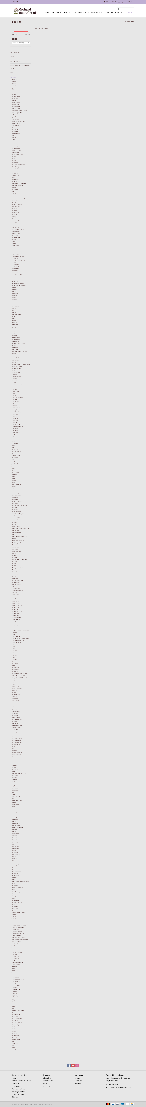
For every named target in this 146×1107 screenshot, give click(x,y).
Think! (13, 948)
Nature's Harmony (17, 611)
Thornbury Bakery (17, 952)
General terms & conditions (21, 1081)
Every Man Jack (16, 333)
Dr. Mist (14, 262)
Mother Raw (15, 572)
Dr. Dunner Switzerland (18, 260)
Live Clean (14, 507)
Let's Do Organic (16, 493)
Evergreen (15, 331)
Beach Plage (15, 144)
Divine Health (15, 254)
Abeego (14, 84)
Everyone (14, 335)
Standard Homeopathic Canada (20, 881)
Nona (13, 634)
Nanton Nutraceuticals (18, 590)
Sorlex (13, 863)
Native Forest (15, 597)
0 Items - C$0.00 (111, 2)
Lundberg (14, 524)
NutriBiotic (15, 651)
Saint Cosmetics (16, 796)
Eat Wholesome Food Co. (19, 285)
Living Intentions (16, 511)
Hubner (14, 437)
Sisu (13, 844)
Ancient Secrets (16, 106)
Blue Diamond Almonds (18, 164)
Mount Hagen (15, 574)
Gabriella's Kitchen (17, 366)
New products (48, 1081)
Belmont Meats (16, 148)
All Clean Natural (16, 92)
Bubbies (14, 187)
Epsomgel (14, 327)
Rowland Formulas (17, 784)
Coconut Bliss (15, 227)
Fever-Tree (15, 347)
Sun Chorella (15, 900)
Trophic (14, 983)
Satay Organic (15, 804)
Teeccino (14, 921)
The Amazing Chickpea (18, 927)
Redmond (14, 765)
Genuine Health (16, 376)
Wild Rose (14, 1029)
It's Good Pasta (16, 455)
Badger (14, 137)
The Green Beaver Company (20, 939)
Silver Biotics (15, 833)
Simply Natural (16, 840)
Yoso (13, 1045)
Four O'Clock (15, 358)
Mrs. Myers (15, 578)
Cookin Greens (16, 231)
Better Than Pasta (16, 150)
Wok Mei (14, 1033)
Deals (123, 12)
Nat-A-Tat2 (14, 592)
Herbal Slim (15, 416)
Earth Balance (15, 268)
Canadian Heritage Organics (19, 198)
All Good (14, 94)
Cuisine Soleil (15, 235)
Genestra (14, 374)
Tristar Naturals (16, 981)
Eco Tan (14, 291)
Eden (13, 304)
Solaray (14, 856)
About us (15, 1078)
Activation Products (17, 86)
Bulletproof (15, 189)
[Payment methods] (107, 1104)
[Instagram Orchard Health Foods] (77, 1065)
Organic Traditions (17, 688)
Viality (13, 1000)
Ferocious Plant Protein (18, 343)
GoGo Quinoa (15, 387)
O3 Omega (15, 663)
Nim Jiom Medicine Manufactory (21, 630)
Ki (12, 470)
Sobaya (14, 850)
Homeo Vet (15, 430)
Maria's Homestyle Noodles (19, 536)
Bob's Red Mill (15, 169)
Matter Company (16, 551)
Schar (13, 809)
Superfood (15, 908)
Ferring (14, 345)
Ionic (13, 453)
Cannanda (14, 200)
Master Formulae (16, 545)
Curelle (14, 239)
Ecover (13, 297)
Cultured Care (16, 237)
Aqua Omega (15, 119)
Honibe (14, 435)
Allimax (14, 100)
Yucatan (14, 1047)
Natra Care (15, 599)
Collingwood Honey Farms (19, 229)
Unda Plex (14, 991)
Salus (13, 798)
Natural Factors (16, 603)
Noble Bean (15, 632)
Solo (13, 860)
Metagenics (15, 557)
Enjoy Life (14, 322)
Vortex (13, 1012)
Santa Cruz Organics (17, 800)
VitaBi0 (13, 1004)
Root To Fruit (15, 775)
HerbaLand (15, 418)
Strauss (13, 894)
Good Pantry (15, 391)
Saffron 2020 (15, 790)
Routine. (14, 781)
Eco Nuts (14, 289)
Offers (45, 1083)
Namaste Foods (16, 588)
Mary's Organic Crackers (18, 543)
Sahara (13, 794)
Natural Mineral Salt (17, 605)
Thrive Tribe (15, 960)
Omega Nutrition (16, 669)
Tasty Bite (14, 919)
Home (47, 12)
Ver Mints (14, 998)
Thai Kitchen (15, 923)
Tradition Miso (16, 977)
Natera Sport (15, 594)
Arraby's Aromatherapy (18, 121)
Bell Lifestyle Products (18, 146)
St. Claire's (14, 877)
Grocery (67, 12)
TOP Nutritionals (16, 971)
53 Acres (14, 81)
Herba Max (15, 420)
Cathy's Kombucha (17, 204)
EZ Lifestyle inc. (16, 337)
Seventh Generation (17, 827)
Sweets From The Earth (18, 912)
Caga (13, 191)
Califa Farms (15, 194)
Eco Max (14, 287)
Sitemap (15, 1097)
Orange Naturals (16, 680)
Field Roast (15, 349)
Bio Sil (13, 158)
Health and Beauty (81, 12)
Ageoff (13, 88)
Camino (14, 196)
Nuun (13, 657)
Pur (13, 736)
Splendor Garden (16, 871)
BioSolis (14, 160)
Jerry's (13, 462)
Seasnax (14, 821)
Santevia (14, 802)
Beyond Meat (15, 152)
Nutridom (14, 653)
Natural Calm (15, 601)
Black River (15, 162)
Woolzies (14, 1037)
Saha (13, 792)
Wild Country (15, 1025)
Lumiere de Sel (16, 520)
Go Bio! (14, 383)
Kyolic (13, 478)
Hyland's (14, 439)
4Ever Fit (14, 79)
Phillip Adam (15, 715)
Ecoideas (14, 295)
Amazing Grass (16, 102)
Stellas (13, 883)
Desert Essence (16, 250)
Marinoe (14, 538)
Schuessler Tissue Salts (18, 815)
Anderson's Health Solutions (19, 110)
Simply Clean (15, 838)
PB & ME (14, 709)
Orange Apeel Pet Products (19, 678)
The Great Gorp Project (18, 937)
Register (77, 1078)
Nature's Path (15, 613)
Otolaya (14, 692)
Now (13, 644)
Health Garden (16, 408)
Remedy (14, 767)
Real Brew (14, 763)
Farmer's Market (16, 339)
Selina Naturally (16, 823)
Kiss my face (15, 474)
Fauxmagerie (15, 341)
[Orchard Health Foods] (25, 10)
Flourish (14, 353)
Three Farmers (16, 958)
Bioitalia (14, 156)
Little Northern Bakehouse (19, 505)
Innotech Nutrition (17, 451)
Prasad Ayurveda (16, 732)
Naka (13, 586)
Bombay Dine (15, 173)
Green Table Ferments (18, 397)
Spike (13, 869)
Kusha (13, 476)
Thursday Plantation (17, 962)
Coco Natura (15, 223)
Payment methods (18, 1089)
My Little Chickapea (17, 580)
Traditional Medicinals (18, 979)
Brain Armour (15, 179)
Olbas (13, 665)
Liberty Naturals (16, 495)
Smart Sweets (15, 846)
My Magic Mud (16, 582)
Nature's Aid (15, 609)
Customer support (18, 1094)
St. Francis (14, 879)
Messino (14, 555)
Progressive (15, 734)
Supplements (57, 12)
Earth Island (15, 270)
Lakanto (14, 486)
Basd (13, 142)
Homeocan (15, 428)
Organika (14, 690)
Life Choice (15, 499)
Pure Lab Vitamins (17, 742)
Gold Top (14, 389)
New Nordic (15, 626)
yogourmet (15, 1043)
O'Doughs (14, 659)
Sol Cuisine (15, 852)
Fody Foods (15, 356)
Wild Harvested (16, 1027)
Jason (13, 459)
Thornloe (14, 954)
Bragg (13, 177)
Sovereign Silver (16, 865)
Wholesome (15, 1020)
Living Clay (14, 509)
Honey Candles (16, 432)
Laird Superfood (16, 484)
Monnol (14, 565)
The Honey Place (16, 941)
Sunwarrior (15, 906)
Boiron (13, 171)
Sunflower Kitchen (17, 902)
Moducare (15, 561)
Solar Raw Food (16, 854)
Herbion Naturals (16, 424)
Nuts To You (15, 655)
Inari (13, 447)
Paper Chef (15, 705)
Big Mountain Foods (17, 154)
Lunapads (14, 522)
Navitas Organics (16, 617)
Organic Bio (15, 684)
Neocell (14, 622)
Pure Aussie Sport (17, 738)
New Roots (15, 628)
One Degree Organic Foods (19, 673)
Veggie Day (15, 996)
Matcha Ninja (15, 547)
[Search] (118, 9)
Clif (12, 218)
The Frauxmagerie (17, 931)
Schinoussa (15, 811)
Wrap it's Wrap (16, 1039)
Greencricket (15, 401)
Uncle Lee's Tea (16, 989)
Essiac (13, 329)
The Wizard (15, 946)
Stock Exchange (16, 892)
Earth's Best (15, 277)
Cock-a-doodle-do (17, 221)
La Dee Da (14, 480)
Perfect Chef (15, 713)
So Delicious (15, 848)
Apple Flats (15, 117)
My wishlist (78, 1083)
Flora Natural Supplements (19, 351)
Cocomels (14, 225)
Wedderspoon (16, 1014)
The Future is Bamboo (18, 933)
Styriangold (15, 896)
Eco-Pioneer (15, 293)
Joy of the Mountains (17, 464)
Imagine (14, 445)
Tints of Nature (16, 964)
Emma (13, 316)
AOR (13, 115)
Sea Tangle (15, 817)
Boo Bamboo (15, 175)
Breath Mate (15, 181)
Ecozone (14, 302)
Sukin (13, 898)
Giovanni (14, 381)
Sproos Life (15, 873)
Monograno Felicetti (17, 568)
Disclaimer (15, 1083)
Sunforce (14, 904)
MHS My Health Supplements (20, 559)
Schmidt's (14, 813)
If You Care (15, 443)
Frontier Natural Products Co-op (21, 364)
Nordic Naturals (16, 636)
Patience (14, 707)
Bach (13, 135)
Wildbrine (14, 1031)
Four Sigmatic (15, 360)
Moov (13, 570)
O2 (12, 661)
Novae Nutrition (16, 642)
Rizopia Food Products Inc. (19, 773)
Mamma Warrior (16, 530)
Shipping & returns (18, 1092)
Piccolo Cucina (16, 717)
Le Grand (14, 491)
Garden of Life (16, 372)
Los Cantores (15, 516)
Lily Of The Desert (17, 501)
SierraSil (14, 831)
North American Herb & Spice (20, 638)
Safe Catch (15, 788)
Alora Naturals (16, 96)
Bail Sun (14, 140)
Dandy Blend (15, 245)
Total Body (14, 973)
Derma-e (14, 248)
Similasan (14, 835)
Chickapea (15, 210)
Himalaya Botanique (17, 426)
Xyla (13, 1041)
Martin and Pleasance (18, 540)
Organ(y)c (14, 682)
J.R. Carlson (15, 457)
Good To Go (15, 393)
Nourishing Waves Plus (18, 640)
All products (47, 1078)
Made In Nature (16, 526)
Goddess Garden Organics (19, 385)
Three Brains (15, 956)
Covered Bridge (16, 233)
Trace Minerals (16, 975)
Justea (13, 466)
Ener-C (13, 318)
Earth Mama (15, 273)
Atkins (13, 127)
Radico (13, 759)
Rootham (14, 779)
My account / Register (127, 2)
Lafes (13, 482)
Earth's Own (15, 281)
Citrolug (14, 216)
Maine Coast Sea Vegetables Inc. (21, 528)
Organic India (15, 686)
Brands (130, 12)
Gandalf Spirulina (16, 368)
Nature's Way (15, 615)
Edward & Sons (16, 306)
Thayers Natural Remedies (19, 925)
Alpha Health (15, 98)
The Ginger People (17, 935)
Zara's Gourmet (16, 1050)
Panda (13, 703)
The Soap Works (16, 944)
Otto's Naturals (16, 694)
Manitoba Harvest (16, 532)
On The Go (15, 671)
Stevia (13, 889)
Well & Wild (15, 1016)
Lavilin (13, 489)
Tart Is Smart (15, 917)
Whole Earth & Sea (17, 1018)
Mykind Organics (16, 584)
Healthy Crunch (16, 410)
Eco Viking (14, 299)
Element (14, 312)
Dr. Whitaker (15, 266)
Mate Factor (15, 549)
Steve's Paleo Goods (17, 887)
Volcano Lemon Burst (18, 1010)
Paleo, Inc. (15, 696)
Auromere (15, 131)
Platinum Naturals (17, 725)
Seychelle (14, 829)
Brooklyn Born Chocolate (19, 183)
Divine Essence (16, 252)
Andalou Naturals (16, 108)
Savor (13, 806)
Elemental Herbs (16, 314)
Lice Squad (15, 497)
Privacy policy (16, 1086)
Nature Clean (15, 607)
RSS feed (46, 1086)
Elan (13, 310)
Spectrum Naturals (17, 867)
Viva (13, 1008)
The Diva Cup (15, 929)
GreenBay (14, 399)
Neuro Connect (16, 624)
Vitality (13, 1006)
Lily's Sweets (15, 503)
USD (13, 2)
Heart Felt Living (16, 412)
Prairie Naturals (16, 730)
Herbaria (14, 422)
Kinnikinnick (15, 472)
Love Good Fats (16, 518)
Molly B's (14, 563)
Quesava (14, 757)
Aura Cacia (15, 129)
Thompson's (15, 950)
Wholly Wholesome (17, 1022)
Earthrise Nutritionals (18, 283)
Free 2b (14, 362)
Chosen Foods (15, 212)
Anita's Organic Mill (17, 112)
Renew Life (15, 769)
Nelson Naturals (16, 619)
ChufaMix (14, 214)
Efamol (14, 308)
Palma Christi (15, 700)
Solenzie (14, 858)
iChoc (13, 441)
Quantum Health (16, 755)
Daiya (13, 241)
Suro (13, 910)
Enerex (14, 320)
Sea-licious (15, 819)
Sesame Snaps (16, 825)
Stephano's (15, 885)
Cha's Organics (16, 206)
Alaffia (13, 90)
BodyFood (14, 208)
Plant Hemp (15, 723)
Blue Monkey (15, 167)
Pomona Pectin (16, 727)
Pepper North (16, 711)
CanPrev (14, 202)
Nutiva (13, 649)
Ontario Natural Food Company (20, 676)
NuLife (13, 646)
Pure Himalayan (16, 740)
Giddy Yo (14, 378)
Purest (13, 746)
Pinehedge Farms (17, 719)
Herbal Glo (15, 414)
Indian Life (15, 449)
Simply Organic (16, 842)
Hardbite (14, 405)
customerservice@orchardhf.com (120, 1087)
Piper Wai (14, 721)
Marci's (13, 534)
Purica (13, 748)
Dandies (14, 243)
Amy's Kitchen (15, 104)
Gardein (14, 370)
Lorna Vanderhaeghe (18, 514)
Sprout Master (16, 875)
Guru (13, 403)
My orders (78, 1081)
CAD (17, 2)
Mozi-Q (14, 576)
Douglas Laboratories (18, 256)
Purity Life (14, 750)
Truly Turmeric (16, 985)
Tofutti (13, 968)
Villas (13, 1002)
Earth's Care (15, 279)
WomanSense (15, 1035)
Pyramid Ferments (17, 752)
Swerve (14, 914)
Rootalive (14, 777)
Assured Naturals (16, 125)
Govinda (14, 395)
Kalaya (13, 468)
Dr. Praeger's (15, 264)
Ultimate (14, 987)
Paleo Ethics (15, 698)
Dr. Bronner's (15, 258)
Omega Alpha (15, 667)
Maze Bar (14, 553)
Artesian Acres (16, 123)
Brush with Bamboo (17, 185)
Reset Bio (14, 771)
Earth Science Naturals (18, 275)
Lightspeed (48, 1104)
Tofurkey (14, 966)
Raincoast (14, 761)
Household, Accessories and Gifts (105, 12)
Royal (13, 786)
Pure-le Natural (16, 744)
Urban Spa (15, 993)
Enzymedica (15, 324)
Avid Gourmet (16, 133)
